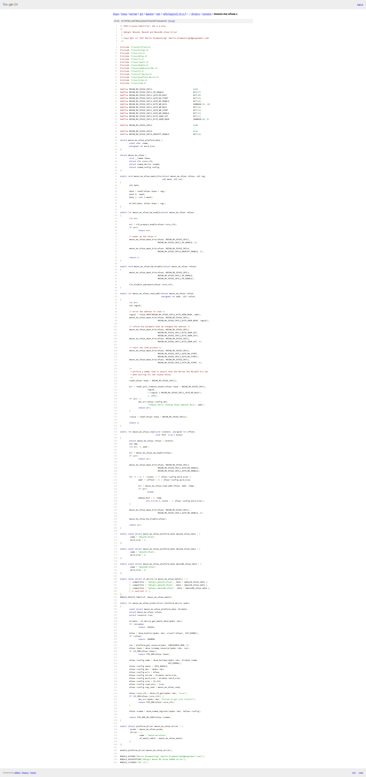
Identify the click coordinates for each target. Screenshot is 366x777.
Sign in (360, 4)
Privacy (25, 772)
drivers (195, 14)
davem (150, 14)
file (171, 21)
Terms (33, 772)
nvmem (206, 14)
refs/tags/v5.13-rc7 (174, 14)
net (158, 14)
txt (354, 772)
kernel (133, 14)
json (361, 772)
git (141, 14)
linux (116, 14)
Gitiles (17, 772)
